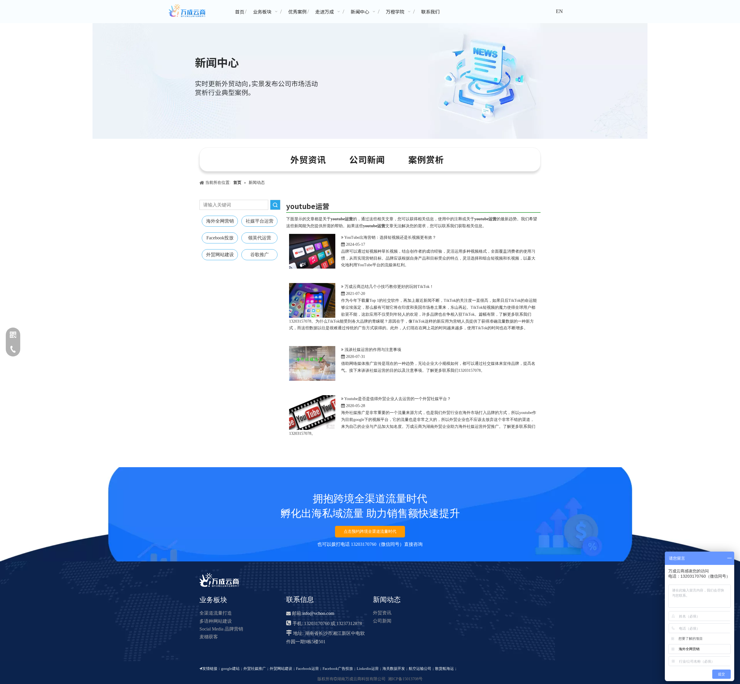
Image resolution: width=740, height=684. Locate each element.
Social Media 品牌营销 (221, 628)
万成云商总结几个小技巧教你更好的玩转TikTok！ (389, 286)
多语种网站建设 (215, 621)
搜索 (275, 205)
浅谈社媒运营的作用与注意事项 (373, 349)
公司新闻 (367, 159)
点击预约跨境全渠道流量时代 (370, 531)
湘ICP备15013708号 (405, 679)
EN (559, 11)
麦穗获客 (208, 636)
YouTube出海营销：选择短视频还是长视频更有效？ (390, 237)
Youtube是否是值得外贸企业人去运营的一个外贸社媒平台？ (397, 399)
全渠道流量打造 (215, 613)
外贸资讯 (308, 159)
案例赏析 (426, 159)
